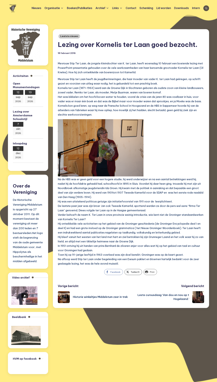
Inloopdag (20, 143)
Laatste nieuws (69, 36)
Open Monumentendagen (26, 85)
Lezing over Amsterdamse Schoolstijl (22, 115)
